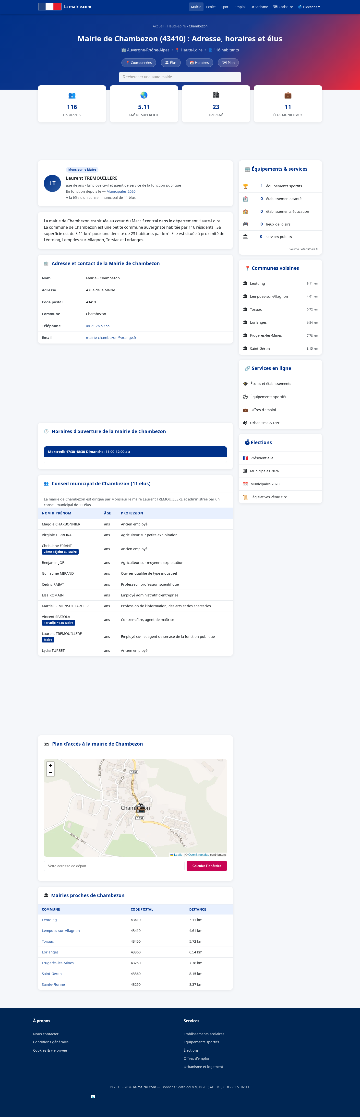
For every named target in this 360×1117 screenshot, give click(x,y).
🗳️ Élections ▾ (309, 7)
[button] (140, 808)
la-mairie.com (144, 1087)
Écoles (211, 6)
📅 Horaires (199, 62)
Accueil (158, 26)
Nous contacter (46, 1034)
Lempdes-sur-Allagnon (61, 930)
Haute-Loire (176, 26)
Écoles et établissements (267, 384)
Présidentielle (258, 458)
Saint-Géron (52, 973)
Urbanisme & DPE (261, 423)
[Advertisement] (180, 140)
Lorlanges (50, 952)
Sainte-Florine (53, 984)
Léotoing (49, 919)
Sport (225, 6)
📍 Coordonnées (139, 62)
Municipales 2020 (121, 191)
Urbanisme (259, 6)
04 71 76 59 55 (97, 325)
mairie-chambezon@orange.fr (111, 337)
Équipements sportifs (264, 397)
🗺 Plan (228, 62)
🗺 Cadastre (283, 6)
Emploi (240, 6)
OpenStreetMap (198, 854)
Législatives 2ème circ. (265, 497)
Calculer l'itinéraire (206, 866)
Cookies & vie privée (50, 1050)
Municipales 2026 (261, 471)
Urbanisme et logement (203, 1066)
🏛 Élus (171, 62)
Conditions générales (51, 1042)
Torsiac (48, 941)
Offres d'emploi (259, 410)
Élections (191, 1050)
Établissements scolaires (204, 1034)
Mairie (196, 6)
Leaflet (178, 854)
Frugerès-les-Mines (58, 963)
